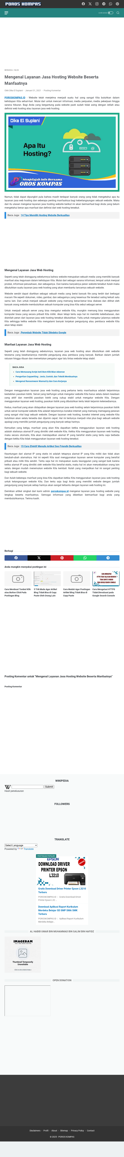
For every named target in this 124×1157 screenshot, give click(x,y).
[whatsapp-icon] (110, 4)
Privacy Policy (77, 1130)
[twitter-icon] (90, 4)
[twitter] (39, 558)
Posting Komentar (52, 90)
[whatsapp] (84, 558)
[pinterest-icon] (117, 4)
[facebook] (16, 558)
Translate (29, 849)
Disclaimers (35, 1130)
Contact (91, 1130)
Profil (45, 1130)
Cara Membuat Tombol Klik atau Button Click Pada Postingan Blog (18, 592)
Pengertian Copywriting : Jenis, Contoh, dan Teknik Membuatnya (46, 376)
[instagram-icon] (97, 4)
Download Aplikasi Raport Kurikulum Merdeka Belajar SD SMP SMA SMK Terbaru (58, 910)
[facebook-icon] (83, 4)
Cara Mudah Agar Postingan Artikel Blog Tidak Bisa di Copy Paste (76, 592)
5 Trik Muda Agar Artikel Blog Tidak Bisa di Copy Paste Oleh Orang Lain (45, 592)
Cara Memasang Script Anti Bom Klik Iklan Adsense (40, 372)
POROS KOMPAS (66, 1137)
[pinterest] (62, 558)
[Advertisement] (62, 43)
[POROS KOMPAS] (25, 4)
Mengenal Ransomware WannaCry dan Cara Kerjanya (41, 381)
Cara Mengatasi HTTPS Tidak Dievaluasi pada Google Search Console (103, 592)
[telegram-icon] (104, 4)
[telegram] (107, 558)
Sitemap (64, 1130)
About (54, 1130)
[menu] (8, 12)
